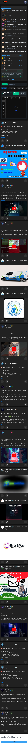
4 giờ (6, 668)
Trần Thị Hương (9, 58)
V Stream (7, 185)
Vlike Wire (7, 386)
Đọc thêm (3, 137)
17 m (6, 187)
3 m (5, 148)
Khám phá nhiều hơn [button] (5, 739)
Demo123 (8, 76)
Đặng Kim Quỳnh (9, 68)
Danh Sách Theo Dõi (23, 93)
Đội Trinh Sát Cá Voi (10, 122)
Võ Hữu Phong (9, 60)
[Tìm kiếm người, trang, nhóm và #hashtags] (25, 2)
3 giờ (6, 472)
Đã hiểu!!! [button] (14, 741)
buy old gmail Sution (10, 469)
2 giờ (6, 327)
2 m (5, 124)
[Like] (14, 141)
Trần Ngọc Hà (9, 63)
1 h (5, 224)
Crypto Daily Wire (9, 409)
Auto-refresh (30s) (16, 80)
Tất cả (4, 88)
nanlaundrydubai (9, 260)
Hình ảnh (21, 88)
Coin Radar (7, 713)
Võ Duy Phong (9, 65)
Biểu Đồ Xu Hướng (16, 93)
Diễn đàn (10, 80)
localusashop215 (9, 145)
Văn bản (13, 88)
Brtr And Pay (8, 500)
